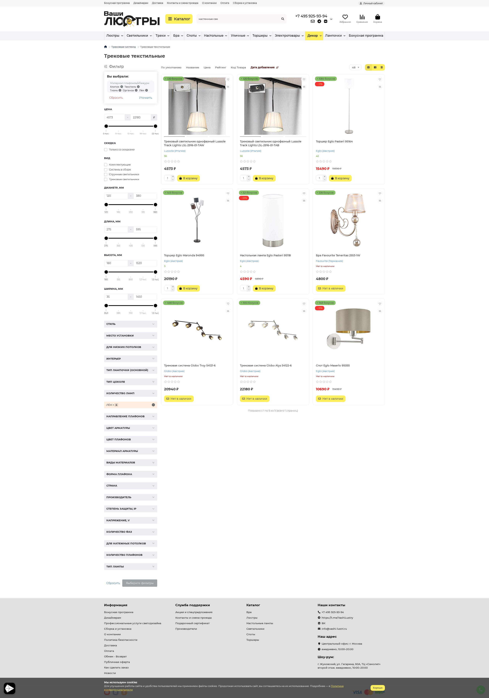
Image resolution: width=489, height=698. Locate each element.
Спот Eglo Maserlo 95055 (333, 365)
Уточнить (145, 97)
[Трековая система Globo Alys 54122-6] (273, 330)
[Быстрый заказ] (206, 178)
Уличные (238, 35)
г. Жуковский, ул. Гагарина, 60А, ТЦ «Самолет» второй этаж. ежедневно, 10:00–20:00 (349, 665)
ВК (323, 623)
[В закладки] (228, 79)
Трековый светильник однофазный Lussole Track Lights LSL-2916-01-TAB (270, 143)
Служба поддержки (192, 605)
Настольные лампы (259, 623)
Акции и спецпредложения (193, 612)
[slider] (106, 126)
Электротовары (287, 35)
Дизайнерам (141, 3)
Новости (110, 673)
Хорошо (378, 687)
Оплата (224, 3)
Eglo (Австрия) (325, 150)
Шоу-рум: (326, 657)
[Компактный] (381, 67)
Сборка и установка (245, 3)
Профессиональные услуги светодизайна (132, 623)
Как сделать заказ (116, 667)
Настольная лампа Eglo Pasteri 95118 (265, 255)
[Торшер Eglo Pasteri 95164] (349, 106)
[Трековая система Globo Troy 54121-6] (197, 330)
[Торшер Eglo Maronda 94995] (197, 220)
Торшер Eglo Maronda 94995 (184, 255)
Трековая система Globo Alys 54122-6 (266, 365)
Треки (161, 35)
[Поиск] (283, 18)
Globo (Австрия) (174, 371)
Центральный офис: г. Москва (342, 643)
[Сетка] (368, 67)
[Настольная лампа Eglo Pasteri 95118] (273, 220)
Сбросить (116, 97)
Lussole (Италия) (174, 150)
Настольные (213, 35)
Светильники (137, 35)
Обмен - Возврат (115, 656)
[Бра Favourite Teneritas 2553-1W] (349, 220)
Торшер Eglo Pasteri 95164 (334, 141)
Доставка (157, 3)
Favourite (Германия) (329, 260)
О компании (209, 3)
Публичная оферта (117, 661)
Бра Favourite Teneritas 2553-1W (338, 255)
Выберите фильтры (140, 583)
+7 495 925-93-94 (311, 16)
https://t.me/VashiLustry (337, 617)
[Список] (375, 67)
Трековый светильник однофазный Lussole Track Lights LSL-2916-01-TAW (195, 143)
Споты (192, 35)
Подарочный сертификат (192, 623)
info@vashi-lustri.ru (334, 628)
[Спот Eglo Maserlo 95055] (349, 330)
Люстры (112, 35)
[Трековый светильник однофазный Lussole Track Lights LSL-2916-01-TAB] (273, 106)
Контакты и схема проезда (182, 3)
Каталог (253, 605)
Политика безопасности (120, 639)
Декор (313, 35)
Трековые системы (123, 46)
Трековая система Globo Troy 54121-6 (190, 365)
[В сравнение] (228, 87)
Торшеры (260, 35)
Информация (115, 605)
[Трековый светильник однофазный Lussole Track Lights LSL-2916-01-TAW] (197, 106)
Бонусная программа (117, 3)
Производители (186, 628)
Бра (176, 35)
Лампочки (333, 35)
